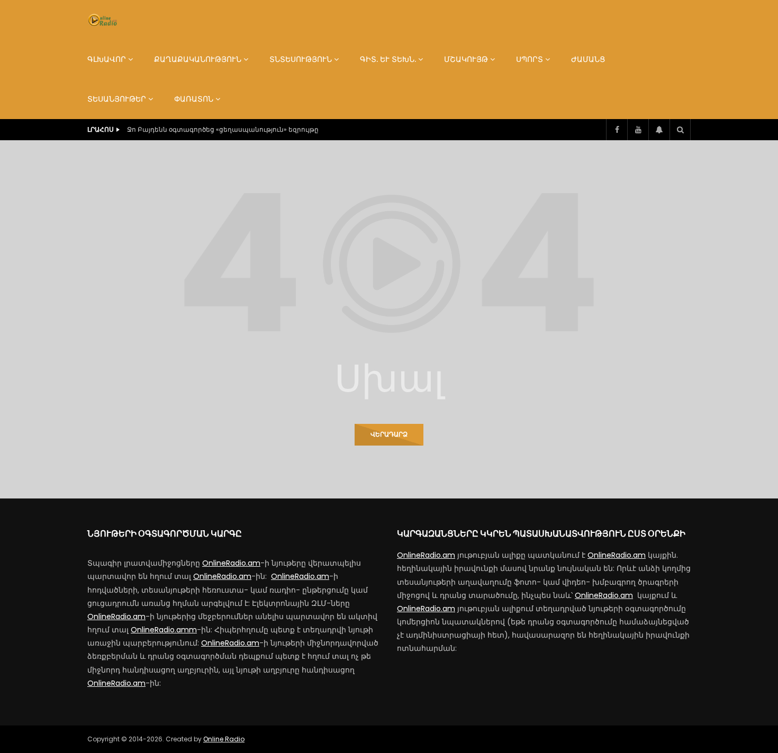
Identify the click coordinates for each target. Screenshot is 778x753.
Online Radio (224, 738)
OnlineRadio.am (231, 563)
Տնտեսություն (300, 59)
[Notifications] (659, 129)
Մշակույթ (466, 59)
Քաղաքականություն (197, 59)
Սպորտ (529, 59)
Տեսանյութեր (116, 99)
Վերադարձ (389, 434)
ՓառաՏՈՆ (193, 99)
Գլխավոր (106, 59)
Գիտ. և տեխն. (388, 59)
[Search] (680, 129)
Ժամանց (588, 59)
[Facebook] (616, 129)
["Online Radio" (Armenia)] (102, 20)
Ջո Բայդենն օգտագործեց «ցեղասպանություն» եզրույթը (223, 129)
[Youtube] (637, 129)
